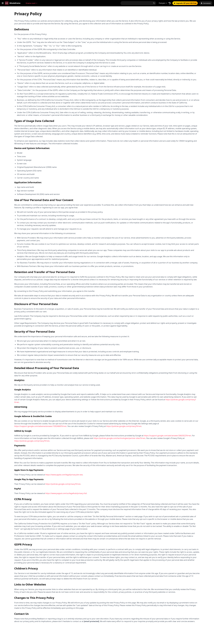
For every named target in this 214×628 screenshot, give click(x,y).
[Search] (154, 3)
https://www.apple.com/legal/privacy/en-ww (64, 474)
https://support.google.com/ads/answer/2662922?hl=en (167, 435)
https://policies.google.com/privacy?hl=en (123, 426)
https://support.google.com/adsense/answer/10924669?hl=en (40, 426)
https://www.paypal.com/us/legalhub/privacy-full (66, 493)
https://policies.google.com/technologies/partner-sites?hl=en (119, 438)
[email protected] (91, 621)
